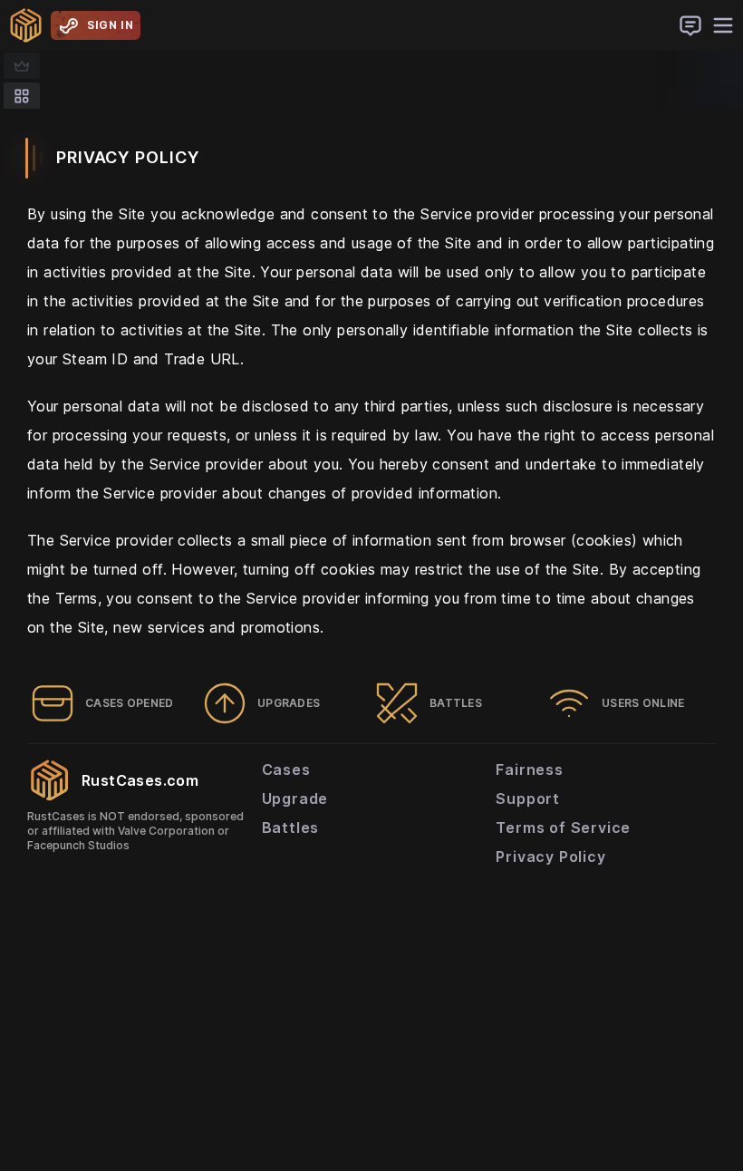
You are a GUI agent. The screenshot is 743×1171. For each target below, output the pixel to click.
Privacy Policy (550, 856)
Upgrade (295, 798)
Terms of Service (563, 827)
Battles (291, 827)
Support (528, 798)
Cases (286, 769)
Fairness (529, 769)
